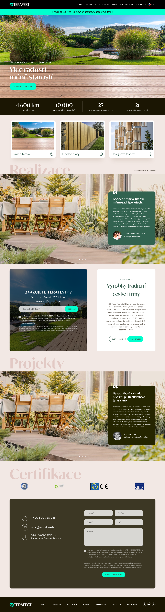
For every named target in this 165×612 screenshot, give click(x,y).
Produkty (90, 4)
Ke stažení (116, 605)
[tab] (79, 259)
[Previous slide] (4, 219)
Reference (101, 605)
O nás (79, 4)
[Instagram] (153, 604)
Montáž (86, 605)
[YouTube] (149, 604)
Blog (114, 4)
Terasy (41, 605)
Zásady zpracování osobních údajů (62, 330)
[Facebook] (144, 604)
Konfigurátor (126, 4)
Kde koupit (141, 4)
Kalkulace (72, 605)
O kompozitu (55, 605)
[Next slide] (161, 219)
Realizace (104, 4)
